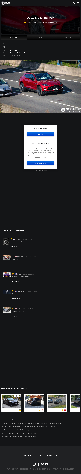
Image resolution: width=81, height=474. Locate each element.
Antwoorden (14, 247)
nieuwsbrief (52, 455)
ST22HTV (20, 291)
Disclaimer (68, 469)
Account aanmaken (40, 163)
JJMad (19, 274)
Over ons (27, 455)
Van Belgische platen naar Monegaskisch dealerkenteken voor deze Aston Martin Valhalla (32, 423)
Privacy (57, 469)
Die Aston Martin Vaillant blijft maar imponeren (19, 430)
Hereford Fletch (14, 50)
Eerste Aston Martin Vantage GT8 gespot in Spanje (20, 437)
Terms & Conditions (40, 469)
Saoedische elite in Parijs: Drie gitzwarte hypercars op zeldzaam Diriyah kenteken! (30, 427)
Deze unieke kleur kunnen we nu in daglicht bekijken (20, 433)
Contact (39, 455)
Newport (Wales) (15, 53)
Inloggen (40, 134)
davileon (20, 257)
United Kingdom (25, 53)
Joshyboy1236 (21, 309)
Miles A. (18, 239)
